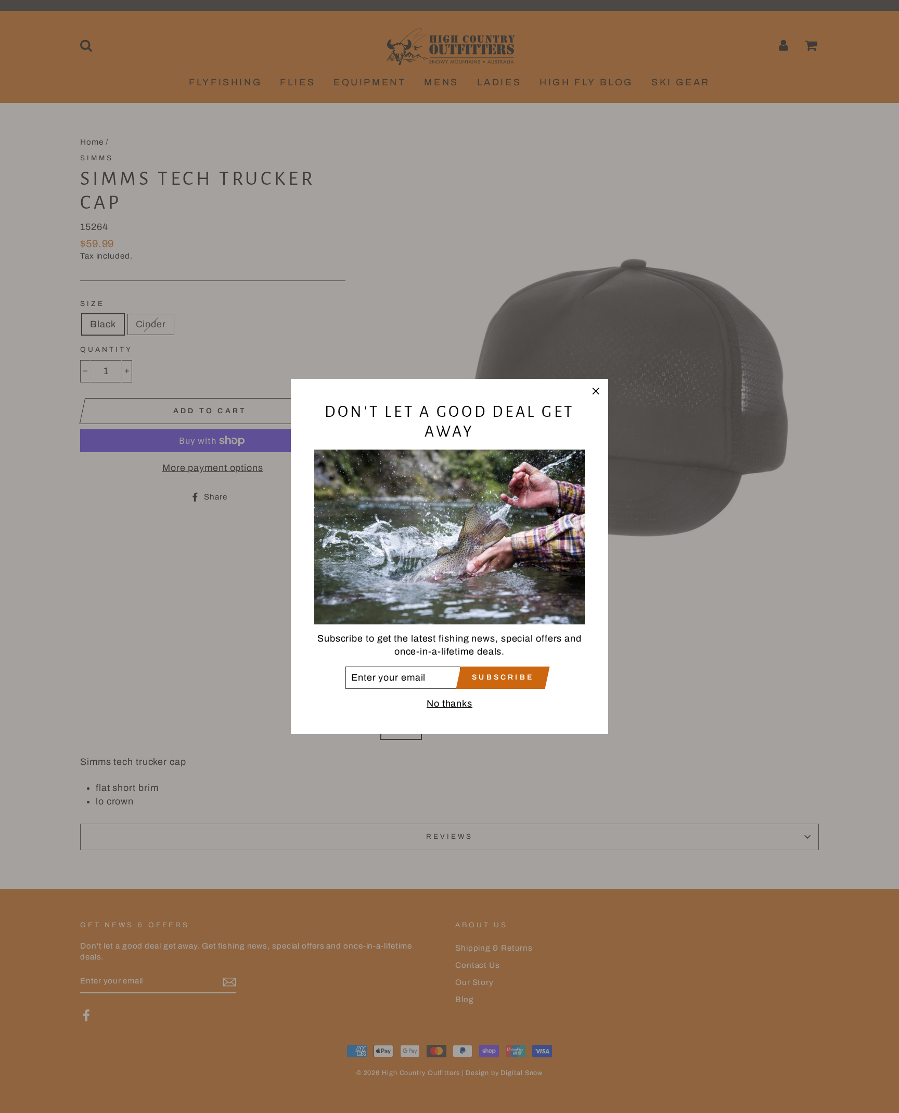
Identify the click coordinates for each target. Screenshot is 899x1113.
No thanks (449, 703)
